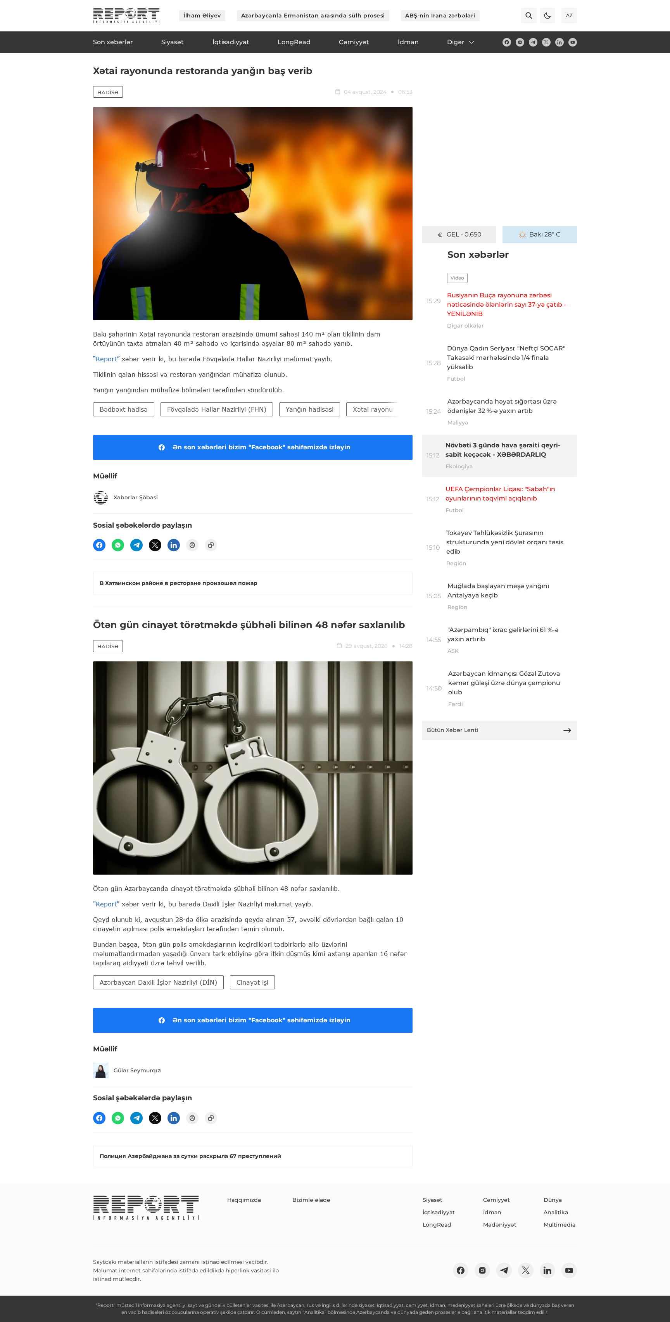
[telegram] (533, 42)
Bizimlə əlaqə (311, 1199)
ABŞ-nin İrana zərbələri (440, 15)
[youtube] (572, 42)
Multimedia (559, 1224)
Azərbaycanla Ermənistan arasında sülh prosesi (313, 15)
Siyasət (432, 1199)
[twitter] (546, 42)
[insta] (520, 42)
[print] (192, 545)
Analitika (556, 1212)
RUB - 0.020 (464, 234)
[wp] (118, 545)
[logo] (126, 15)
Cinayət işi (252, 982)
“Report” (106, 358)
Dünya (553, 1199)
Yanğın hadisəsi (309, 409)
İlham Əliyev (202, 15)
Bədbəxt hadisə (124, 409)
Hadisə (108, 92)
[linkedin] (559, 42)
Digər (456, 42)
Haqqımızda (244, 1199)
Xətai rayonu (373, 409)
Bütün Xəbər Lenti (452, 730)
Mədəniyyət (499, 1224)
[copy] (211, 545)
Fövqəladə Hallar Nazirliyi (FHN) (216, 409)
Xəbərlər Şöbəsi (136, 497)
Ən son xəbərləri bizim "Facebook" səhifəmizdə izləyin (262, 447)
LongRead (437, 1224)
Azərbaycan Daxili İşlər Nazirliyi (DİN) (158, 982)
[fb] (506, 42)
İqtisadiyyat (439, 1212)
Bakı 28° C (545, 234)
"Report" (106, 904)
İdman (492, 1212)
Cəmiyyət (496, 1199)
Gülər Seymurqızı (138, 1070)
